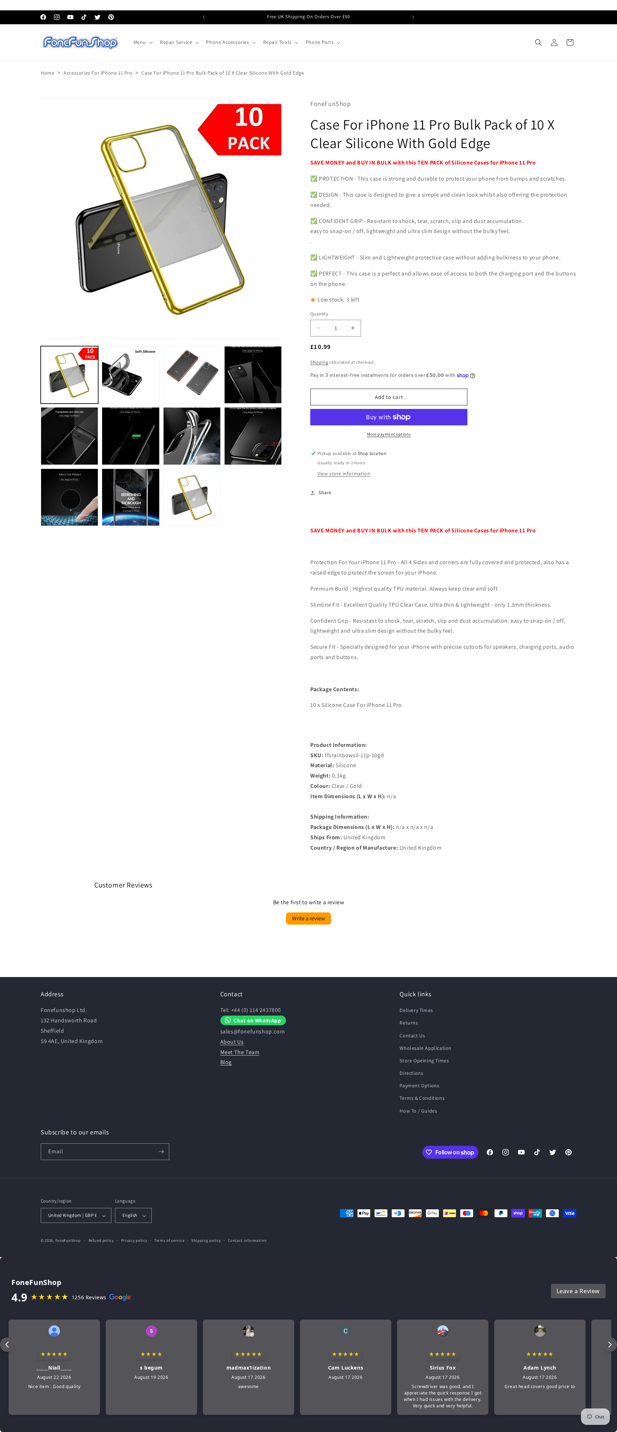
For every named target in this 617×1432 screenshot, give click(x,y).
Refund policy (101, 1240)
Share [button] (325, 492)
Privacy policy (134, 1240)
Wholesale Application (426, 1048)
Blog (226, 1062)
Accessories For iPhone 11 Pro (98, 73)
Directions (411, 1073)
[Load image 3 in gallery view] (192, 375)
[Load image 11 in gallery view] (192, 497)
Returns (409, 1022)
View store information (343, 473)
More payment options (389, 434)
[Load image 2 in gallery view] (130, 375)
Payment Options (419, 1085)
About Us (232, 1042)
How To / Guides (418, 1111)
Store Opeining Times (424, 1060)
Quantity (319, 314)
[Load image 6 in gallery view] (130, 436)
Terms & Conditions (422, 1098)
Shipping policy (206, 1240)
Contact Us (412, 1035)
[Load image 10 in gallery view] (130, 497)
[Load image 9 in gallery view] (69, 497)
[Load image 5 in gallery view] (69, 436)
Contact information (247, 1240)
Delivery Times (416, 1010)
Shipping (319, 362)
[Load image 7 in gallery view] (192, 436)
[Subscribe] (161, 1151)
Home (47, 73)
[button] (142, 42)
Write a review (308, 918)
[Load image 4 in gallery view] (253, 375)
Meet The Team (240, 1052)
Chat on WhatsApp (257, 1020)
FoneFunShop (68, 1240)
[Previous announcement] (204, 17)
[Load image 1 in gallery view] (69, 375)
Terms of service (169, 1240)
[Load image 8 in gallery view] (253, 436)
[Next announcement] (413, 17)
